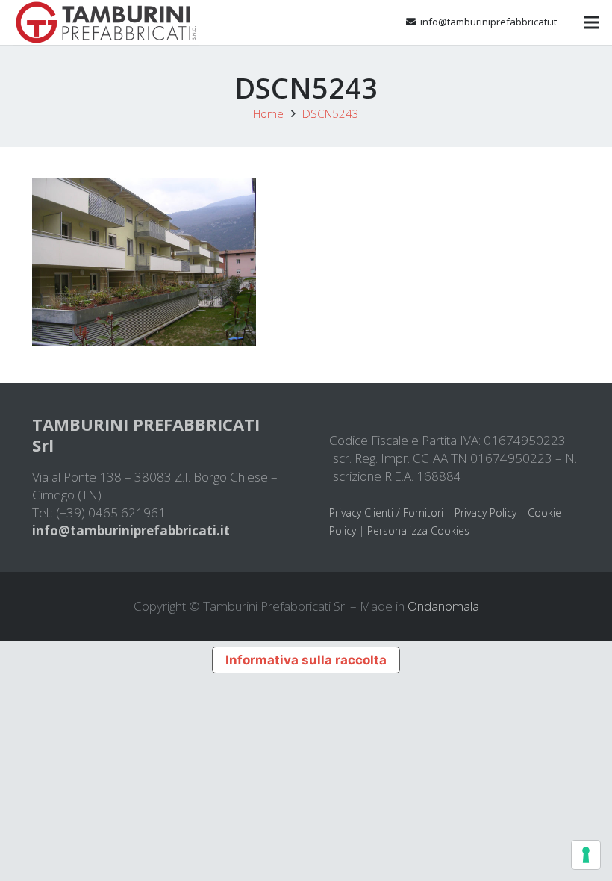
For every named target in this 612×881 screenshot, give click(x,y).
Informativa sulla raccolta (306, 660)
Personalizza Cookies (418, 530)
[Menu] (591, 22)
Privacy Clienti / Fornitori (386, 512)
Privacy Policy (485, 512)
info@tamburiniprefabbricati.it (131, 530)
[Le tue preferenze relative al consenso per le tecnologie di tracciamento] (586, 855)
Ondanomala (443, 605)
